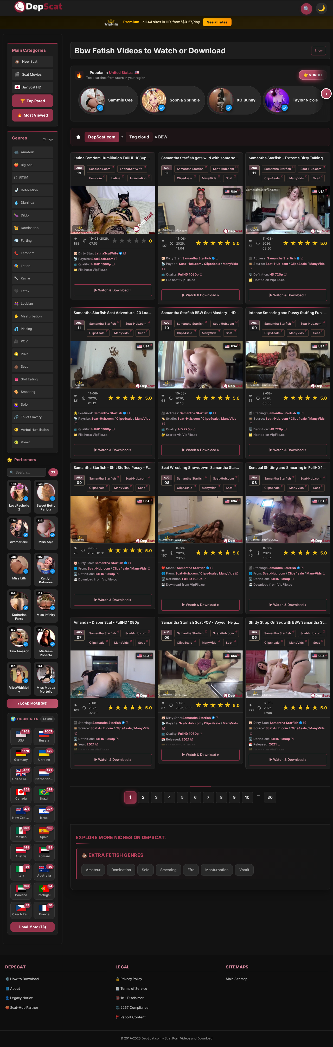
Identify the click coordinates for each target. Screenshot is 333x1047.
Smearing (168, 869)
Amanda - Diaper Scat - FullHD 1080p (106, 622)
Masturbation (216, 869)
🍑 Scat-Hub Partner (21, 1007)
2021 (90, 744)
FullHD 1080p (101, 264)
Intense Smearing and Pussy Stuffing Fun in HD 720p (288, 312)
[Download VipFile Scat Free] (39, 7)
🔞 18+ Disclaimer (130, 998)
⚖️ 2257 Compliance (132, 1007)
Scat (229, 178)
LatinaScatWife (131, 169)
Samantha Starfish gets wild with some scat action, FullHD (200, 158)
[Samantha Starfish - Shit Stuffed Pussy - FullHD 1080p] (113, 519)
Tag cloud (139, 136)
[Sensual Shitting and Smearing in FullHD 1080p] (288, 519)
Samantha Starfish (190, 169)
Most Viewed (32, 115)
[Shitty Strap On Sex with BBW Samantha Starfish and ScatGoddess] (288, 674)
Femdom (95, 178)
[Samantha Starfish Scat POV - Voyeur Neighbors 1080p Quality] (200, 674)
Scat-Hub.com (223, 169)
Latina (115, 178)
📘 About (12, 988)
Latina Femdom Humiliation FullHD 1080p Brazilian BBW (113, 158)
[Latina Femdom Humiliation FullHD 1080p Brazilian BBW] (113, 210)
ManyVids (209, 178)
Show (319, 51)
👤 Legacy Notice (19, 998)
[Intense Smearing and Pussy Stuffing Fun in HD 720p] (288, 364)
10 (247, 797)
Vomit (244, 869)
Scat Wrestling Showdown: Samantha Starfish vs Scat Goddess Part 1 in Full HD (200, 467)
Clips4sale (184, 178)
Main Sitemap (236, 979)
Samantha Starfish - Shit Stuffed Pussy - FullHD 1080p (113, 467)
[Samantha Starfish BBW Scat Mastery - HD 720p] (200, 364)
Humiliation (138, 178)
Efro (191, 869)
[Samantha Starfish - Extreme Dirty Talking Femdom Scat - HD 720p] (288, 210)
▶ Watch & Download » (112, 290)
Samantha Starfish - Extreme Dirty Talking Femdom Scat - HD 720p (288, 158)
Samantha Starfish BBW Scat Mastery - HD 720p (200, 312)
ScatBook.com (99, 169)
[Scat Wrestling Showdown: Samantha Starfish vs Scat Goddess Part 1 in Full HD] (200, 519)
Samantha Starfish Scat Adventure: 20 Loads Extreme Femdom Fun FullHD (113, 312)
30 (270, 797)
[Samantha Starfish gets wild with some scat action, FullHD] (200, 210)
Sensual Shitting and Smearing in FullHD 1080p (288, 467)
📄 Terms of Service (131, 988)
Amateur (93, 869)
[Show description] (84, 241)
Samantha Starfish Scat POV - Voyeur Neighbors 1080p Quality (200, 622)
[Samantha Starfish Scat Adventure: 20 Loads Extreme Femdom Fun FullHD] (113, 364)
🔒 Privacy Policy (129, 979)
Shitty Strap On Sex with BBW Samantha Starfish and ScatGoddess (288, 622)
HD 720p (276, 274)
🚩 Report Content (131, 1017)
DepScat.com (102, 136)
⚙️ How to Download (22, 979)
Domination (121, 869)
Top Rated (32, 101)
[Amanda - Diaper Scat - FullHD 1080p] (113, 674)
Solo (145, 869)
